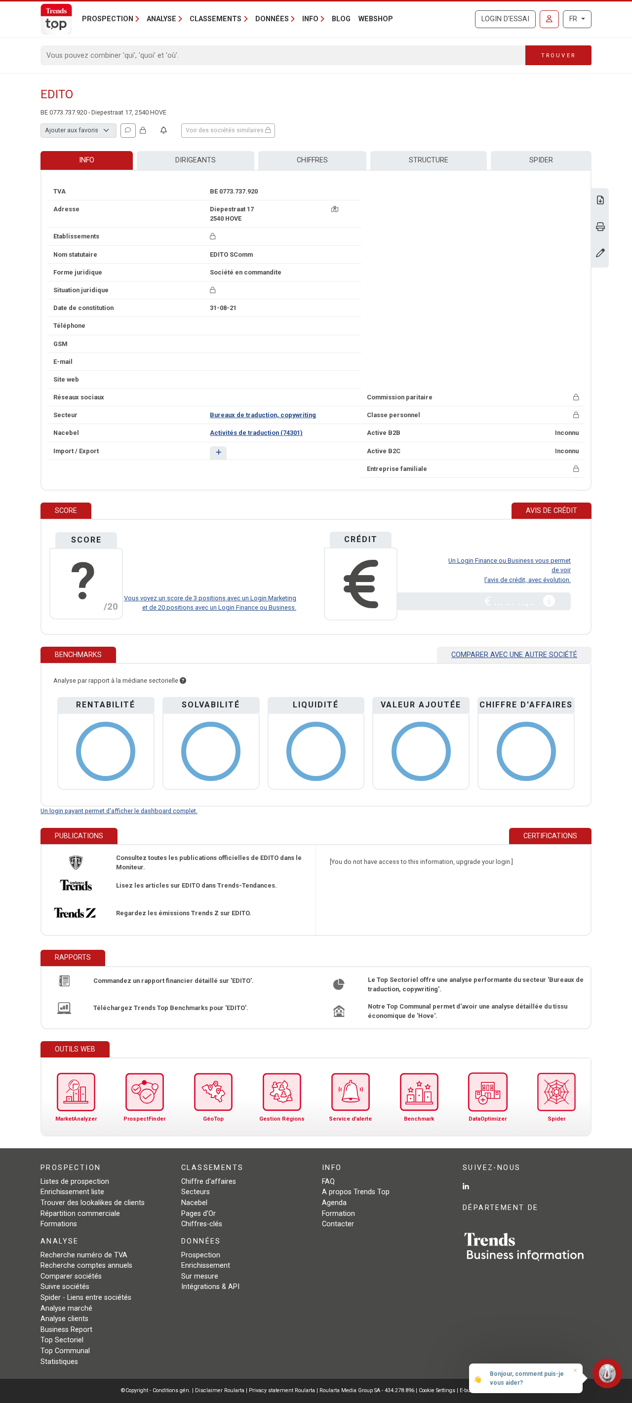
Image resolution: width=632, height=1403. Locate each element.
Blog (341, 19)
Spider (541, 160)
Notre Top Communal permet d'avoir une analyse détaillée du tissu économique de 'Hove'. (467, 1011)
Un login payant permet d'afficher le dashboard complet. (119, 811)
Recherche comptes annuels (86, 1265)
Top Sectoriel (61, 1340)
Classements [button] (215, 19)
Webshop (375, 19)
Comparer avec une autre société (514, 655)
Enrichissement (205, 1265)
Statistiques (59, 1362)
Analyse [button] (161, 19)
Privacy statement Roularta (282, 1390)
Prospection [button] (107, 19)
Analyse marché (66, 1308)
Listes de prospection (74, 1181)
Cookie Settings (438, 1390)
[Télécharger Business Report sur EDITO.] (600, 201)
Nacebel (194, 1203)
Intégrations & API (210, 1287)
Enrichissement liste (72, 1192)
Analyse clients (64, 1319)
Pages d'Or (198, 1213)
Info (86, 160)
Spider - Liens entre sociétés (85, 1297)
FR (574, 19)
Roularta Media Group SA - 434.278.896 (367, 1390)
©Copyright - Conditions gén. (156, 1390)
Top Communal (65, 1351)
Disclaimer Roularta (219, 1390)
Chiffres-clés (201, 1224)
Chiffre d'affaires (208, 1181)
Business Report (66, 1329)
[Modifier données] (600, 254)
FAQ (328, 1181)
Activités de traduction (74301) (256, 432)
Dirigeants (195, 160)
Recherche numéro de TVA (83, 1255)
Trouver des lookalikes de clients (92, 1203)
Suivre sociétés (64, 1287)
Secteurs (195, 1192)
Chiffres (312, 160)
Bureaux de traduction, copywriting (263, 415)
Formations (58, 1224)
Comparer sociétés (71, 1276)
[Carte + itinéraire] (334, 209)
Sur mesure (199, 1276)
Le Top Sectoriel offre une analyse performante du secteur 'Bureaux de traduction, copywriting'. (476, 984)
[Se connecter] (549, 19)
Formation (338, 1213)
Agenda (334, 1203)
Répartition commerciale (80, 1213)
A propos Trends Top (356, 1192)
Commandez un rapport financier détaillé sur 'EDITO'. (173, 980)
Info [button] (310, 19)
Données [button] (272, 19)
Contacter (338, 1224)
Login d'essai (505, 19)
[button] (218, 453)
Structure (428, 160)
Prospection (200, 1255)
